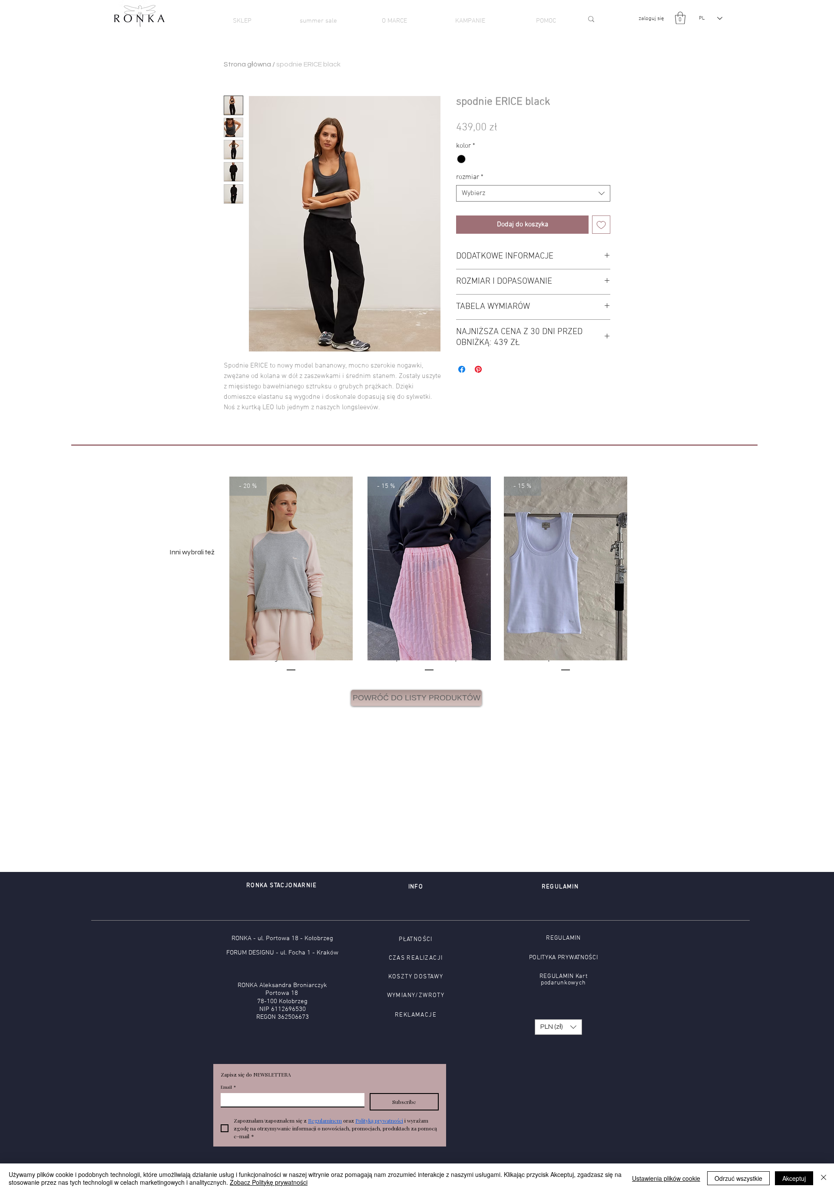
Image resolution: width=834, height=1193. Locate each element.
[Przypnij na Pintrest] (478, 369)
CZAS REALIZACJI (416, 958)
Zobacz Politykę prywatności (269, 1182)
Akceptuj (794, 1178)
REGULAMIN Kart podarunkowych (563, 980)
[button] (680, 18)
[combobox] (533, 193)
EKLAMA (411, 1015)
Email (228, 1087)
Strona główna (247, 64)
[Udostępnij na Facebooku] (462, 369)
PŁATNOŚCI (416, 939)
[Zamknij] (823, 1178)
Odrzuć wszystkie (738, 1178)
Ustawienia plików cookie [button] (666, 1178)
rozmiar (469, 177)
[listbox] (558, 1027)
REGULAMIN (563, 938)
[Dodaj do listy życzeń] (601, 224)
